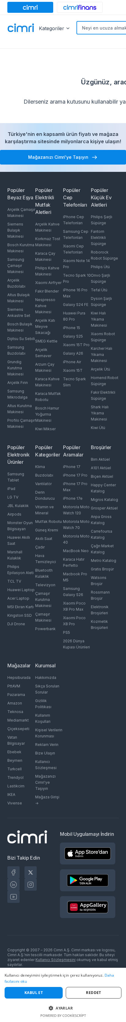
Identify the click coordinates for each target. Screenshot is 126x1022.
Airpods (14, 514)
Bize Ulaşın (45, 753)
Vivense (14, 803)
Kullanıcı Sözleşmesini (55, 959)
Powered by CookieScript (63, 1015)
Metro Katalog (103, 560)
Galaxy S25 (73, 336)
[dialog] (63, 995)
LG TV (12, 497)
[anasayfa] (20, 28)
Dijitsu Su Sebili (21, 338)
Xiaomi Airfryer (48, 282)
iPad (11, 488)
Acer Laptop (18, 598)
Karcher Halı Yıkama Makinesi (101, 354)
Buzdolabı (44, 475)
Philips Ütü (100, 266)
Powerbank (45, 628)
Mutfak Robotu (48, 521)
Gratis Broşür (102, 569)
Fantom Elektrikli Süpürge (98, 237)
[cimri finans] (80, 7)
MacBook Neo (76, 550)
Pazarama (16, 694)
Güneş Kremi (46, 530)
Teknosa (15, 711)
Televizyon (45, 585)
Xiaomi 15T (73, 370)
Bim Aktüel (100, 459)
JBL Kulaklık (18, 505)
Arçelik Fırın (17, 382)
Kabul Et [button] (33, 992)
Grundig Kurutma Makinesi (15, 368)
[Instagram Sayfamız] (30, 884)
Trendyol (15, 777)
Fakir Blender (47, 291)
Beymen (14, 760)
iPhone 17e (73, 498)
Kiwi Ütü (98, 427)
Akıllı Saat (43, 538)
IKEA (11, 794)
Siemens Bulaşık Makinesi (15, 230)
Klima (40, 466)
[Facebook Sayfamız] (13, 872)
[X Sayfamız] (30, 872)
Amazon (14, 703)
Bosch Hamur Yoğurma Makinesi (47, 414)
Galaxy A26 (73, 353)
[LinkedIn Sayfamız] (13, 884)
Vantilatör (43, 483)
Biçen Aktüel (102, 476)
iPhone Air (72, 362)
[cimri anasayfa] (30, 7)
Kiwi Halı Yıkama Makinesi (99, 319)
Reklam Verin (46, 744)
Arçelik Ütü (100, 369)
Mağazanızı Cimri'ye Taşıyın (45, 782)
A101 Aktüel (101, 468)
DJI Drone (16, 624)
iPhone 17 (71, 466)
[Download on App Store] (88, 853)
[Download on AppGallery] (87, 907)
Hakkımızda (45, 677)
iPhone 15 (71, 327)
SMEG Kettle (46, 341)
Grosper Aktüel (104, 508)
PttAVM (13, 686)
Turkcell (14, 769)
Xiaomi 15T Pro (76, 344)
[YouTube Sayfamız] (13, 897)
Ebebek (14, 752)
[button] (63, 1008)
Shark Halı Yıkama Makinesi (100, 413)
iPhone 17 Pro (75, 475)
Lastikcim (15, 786)
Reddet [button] (93, 992)
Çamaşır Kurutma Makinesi (43, 599)
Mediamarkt (18, 720)
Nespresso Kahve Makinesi (45, 305)
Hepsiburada (19, 677)
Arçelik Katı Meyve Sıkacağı (45, 326)
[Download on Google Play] (87, 880)
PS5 (66, 632)
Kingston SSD (19, 615)
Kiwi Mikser (45, 429)
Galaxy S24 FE (75, 304)
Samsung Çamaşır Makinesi (15, 265)
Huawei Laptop (21, 589)
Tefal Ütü (99, 290)
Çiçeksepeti (18, 728)
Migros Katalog (104, 499)
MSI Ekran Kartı (20, 607)
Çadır (40, 547)
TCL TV (14, 581)
